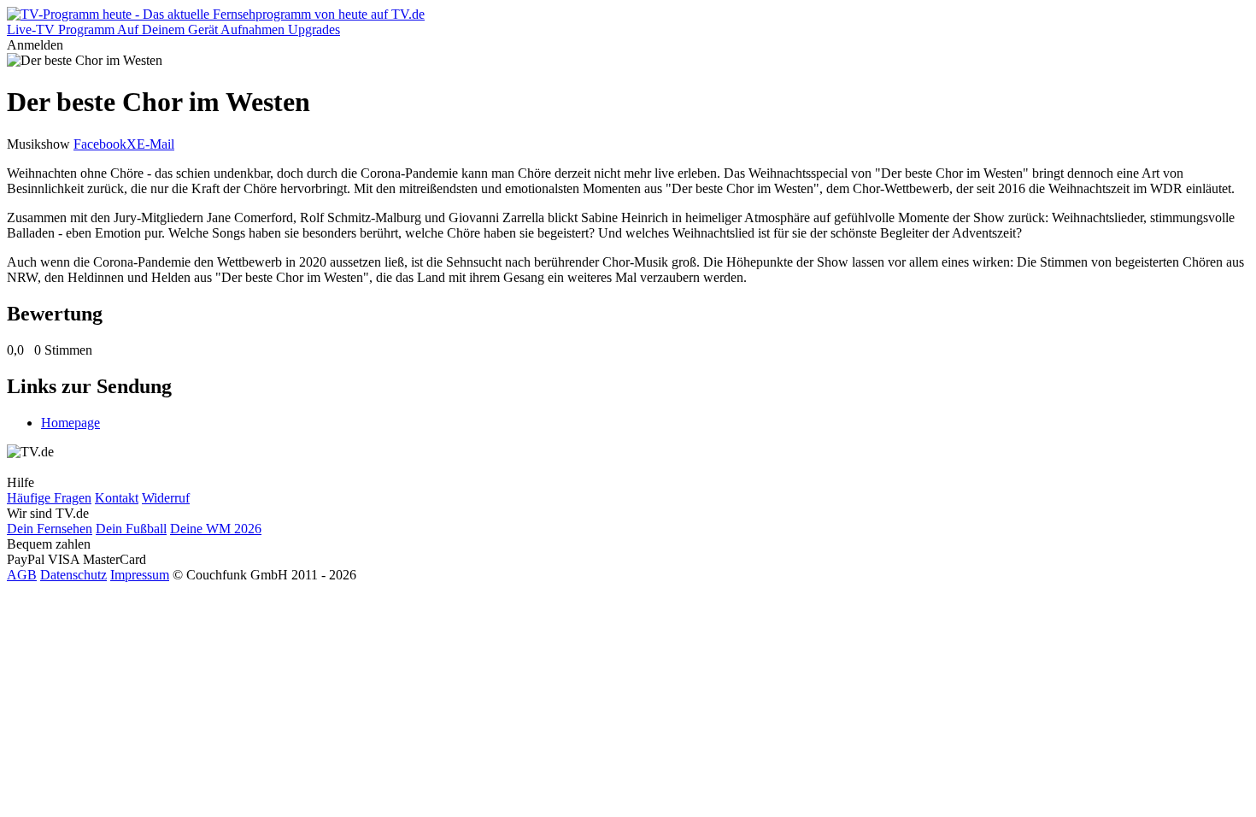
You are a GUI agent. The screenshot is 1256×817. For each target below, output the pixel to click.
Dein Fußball (131, 528)
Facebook (99, 144)
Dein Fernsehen (49, 528)
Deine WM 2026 (215, 528)
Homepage (70, 422)
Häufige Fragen (49, 498)
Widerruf (166, 498)
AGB (22, 574)
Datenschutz (73, 574)
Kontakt (116, 498)
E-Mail (155, 144)
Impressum (139, 574)
